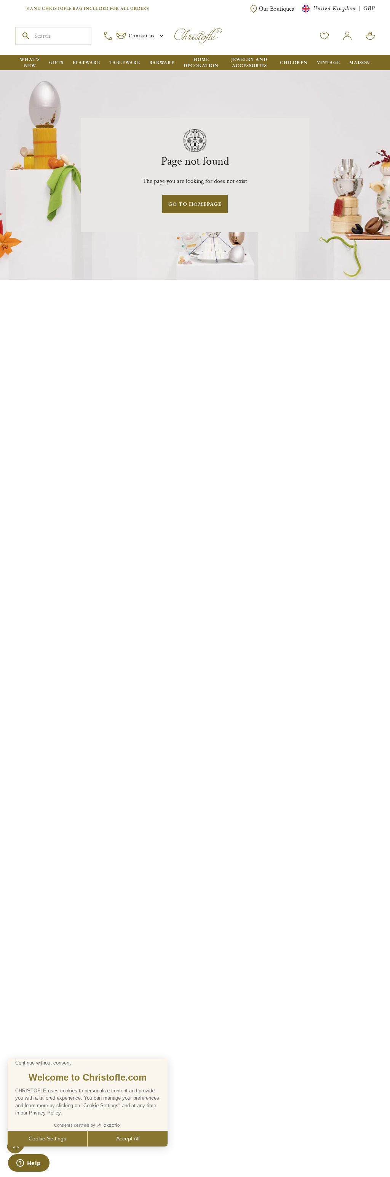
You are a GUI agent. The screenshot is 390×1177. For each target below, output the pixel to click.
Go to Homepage (195, 203)
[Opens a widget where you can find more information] (29, 1163)
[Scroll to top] (360, 1147)
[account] (324, 35)
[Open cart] (370, 35)
